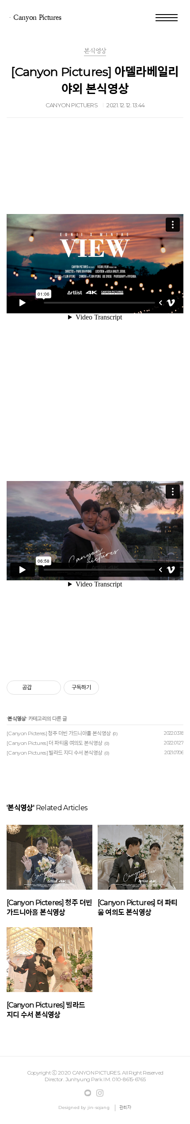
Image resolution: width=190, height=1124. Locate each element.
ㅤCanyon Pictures (34, 17)
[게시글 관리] (51, 687)
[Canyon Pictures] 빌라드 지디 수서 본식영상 (55, 752)
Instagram (100, 1093)
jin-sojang (98, 1107)
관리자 (125, 1107)
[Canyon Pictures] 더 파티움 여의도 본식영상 (55, 743)
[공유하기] (40, 687)
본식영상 (17, 718)
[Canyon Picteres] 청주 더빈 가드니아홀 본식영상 (58, 733)
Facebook (88, 1093)
